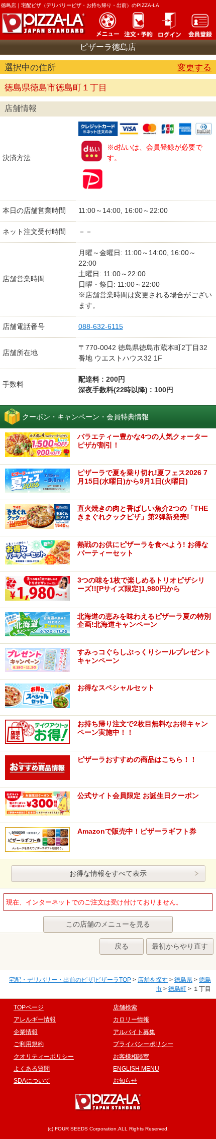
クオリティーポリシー (44, 1056)
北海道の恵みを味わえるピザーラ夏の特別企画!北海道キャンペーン (144, 620)
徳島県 (183, 979)
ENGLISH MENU (136, 1068)
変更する (194, 67)
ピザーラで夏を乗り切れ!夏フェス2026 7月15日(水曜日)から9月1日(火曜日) (142, 477)
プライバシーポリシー (143, 1044)
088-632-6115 (100, 326)
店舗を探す (153, 979)
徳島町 (177, 988)
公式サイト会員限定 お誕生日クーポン (138, 795)
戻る (122, 946)
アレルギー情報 (35, 1019)
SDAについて (32, 1080)
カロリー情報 (131, 1019)
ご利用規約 (29, 1044)
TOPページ (29, 1007)
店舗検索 (125, 1007)
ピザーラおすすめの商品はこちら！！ (137, 759)
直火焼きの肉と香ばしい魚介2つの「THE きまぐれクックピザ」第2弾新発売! (142, 512)
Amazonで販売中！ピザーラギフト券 (136, 831)
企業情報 (26, 1032)
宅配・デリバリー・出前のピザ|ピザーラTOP (70, 979)
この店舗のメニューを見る (108, 924)
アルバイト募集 (134, 1032)
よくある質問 (32, 1068)
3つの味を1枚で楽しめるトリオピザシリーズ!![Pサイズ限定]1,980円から (141, 584)
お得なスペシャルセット (116, 688)
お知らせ (125, 1080)
